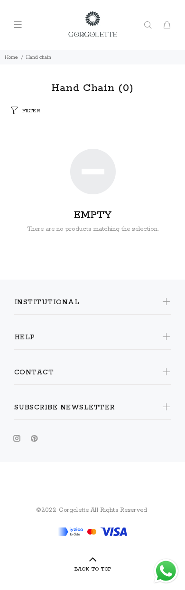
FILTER (31, 110)
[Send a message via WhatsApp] (166, 571)
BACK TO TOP (92, 569)
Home (11, 57)
